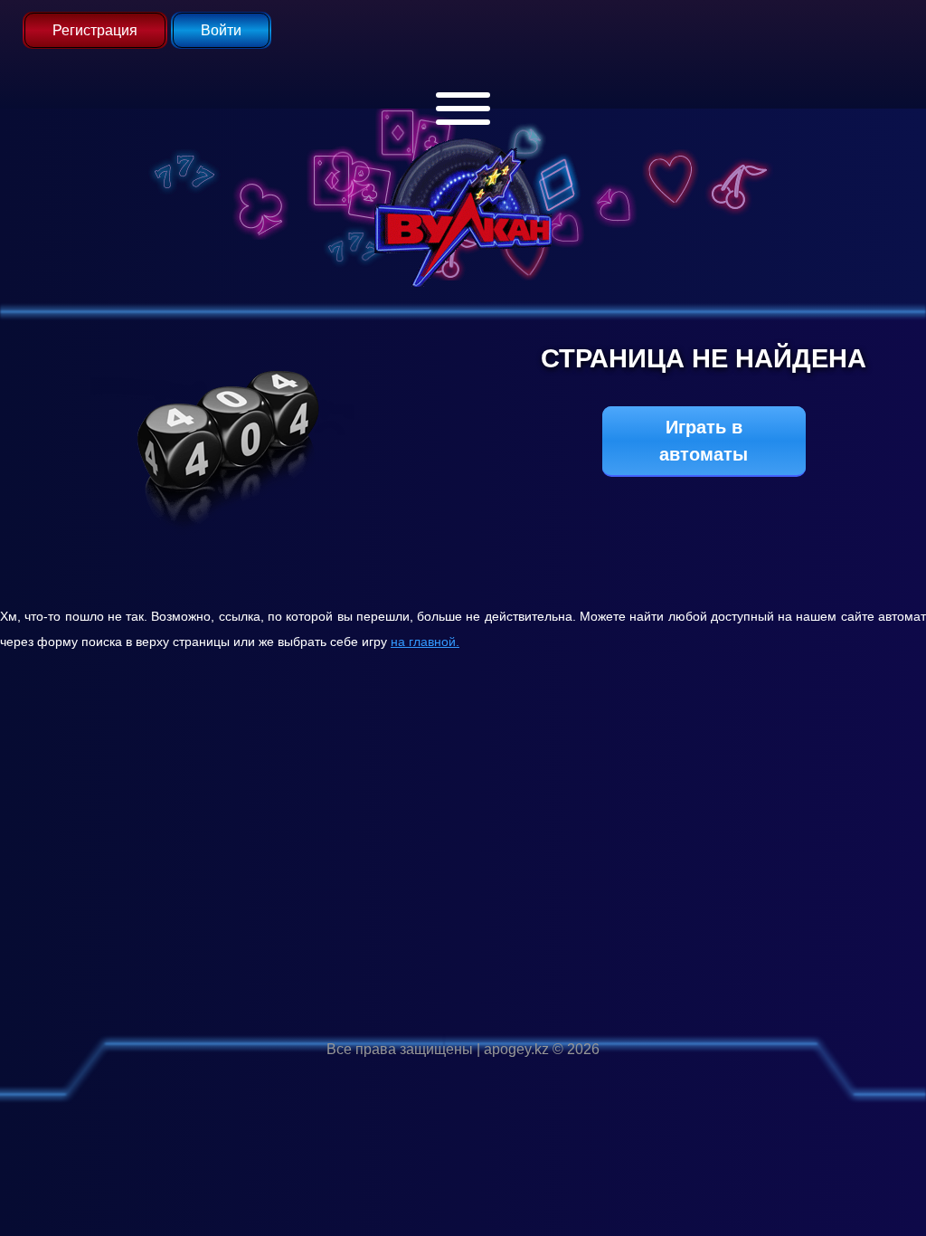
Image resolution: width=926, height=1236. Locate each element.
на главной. (425, 641)
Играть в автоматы (703, 440)
